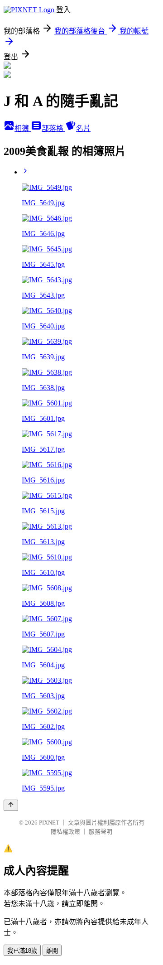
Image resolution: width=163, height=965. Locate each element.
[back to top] (11, 805)
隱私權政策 (65, 831)
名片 (83, 128)
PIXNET (49, 822)
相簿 (22, 128)
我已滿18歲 (22, 950)
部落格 (53, 128)
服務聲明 (100, 831)
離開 (52, 950)
